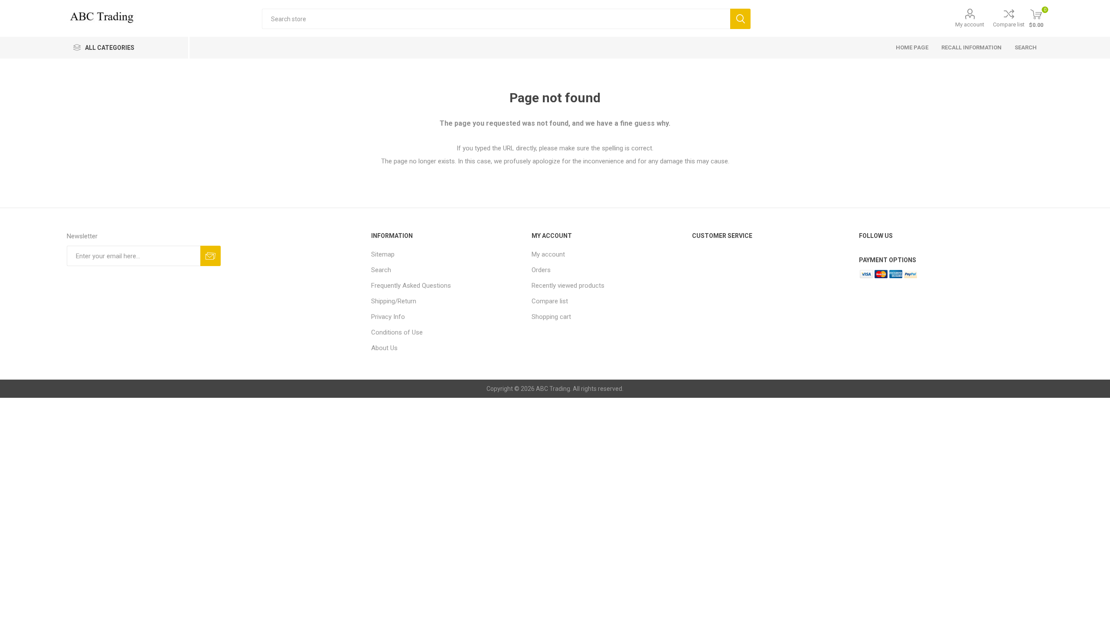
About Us (384, 348)
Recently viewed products (568, 285)
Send (210, 256)
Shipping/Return (393, 301)
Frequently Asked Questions (411, 285)
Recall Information (971, 47)
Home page (912, 47)
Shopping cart (551, 317)
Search (740, 19)
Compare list (1009, 24)
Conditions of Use (397, 332)
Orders (541, 270)
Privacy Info (388, 317)
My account (969, 24)
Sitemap (383, 254)
